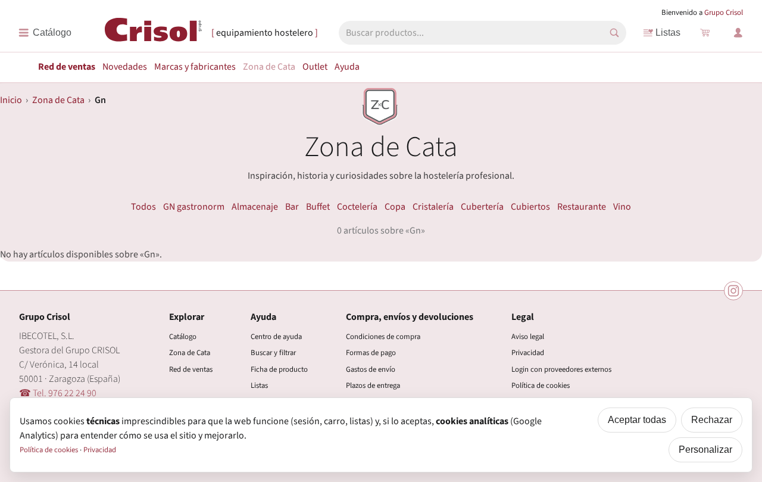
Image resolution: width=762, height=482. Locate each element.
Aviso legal (527, 336)
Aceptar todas (637, 420)
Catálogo (182, 336)
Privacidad (527, 352)
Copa (395, 206)
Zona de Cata (269, 66)
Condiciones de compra (383, 336)
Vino (622, 206)
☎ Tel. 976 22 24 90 (57, 393)
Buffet (318, 206)
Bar (292, 206)
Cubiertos (530, 206)
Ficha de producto (279, 369)
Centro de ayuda (276, 336)
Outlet (314, 66)
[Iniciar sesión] (738, 32)
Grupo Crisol (723, 12)
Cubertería (482, 206)
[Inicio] (153, 32)
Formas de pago (371, 352)
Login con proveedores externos (561, 369)
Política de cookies (540, 385)
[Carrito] (705, 32)
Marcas (195, 66)
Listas (667, 32)
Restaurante (581, 206)
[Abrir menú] (45, 32)
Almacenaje (255, 206)
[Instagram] (733, 290)
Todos (143, 206)
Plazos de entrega (373, 385)
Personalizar (705, 449)
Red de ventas (66, 66)
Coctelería (357, 206)
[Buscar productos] (614, 33)
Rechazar (711, 420)
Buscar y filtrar (273, 352)
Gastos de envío (370, 369)
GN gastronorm (193, 206)
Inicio (11, 100)
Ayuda (347, 66)
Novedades (124, 66)
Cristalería (433, 206)
